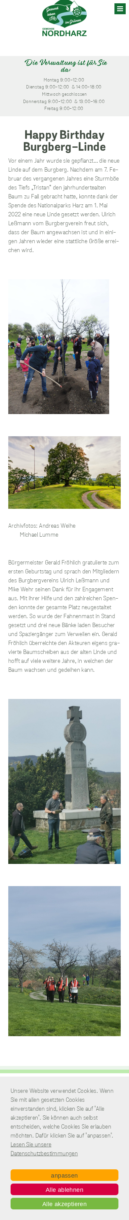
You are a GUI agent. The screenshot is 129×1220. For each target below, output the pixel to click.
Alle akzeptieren (64, 1204)
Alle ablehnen (64, 1190)
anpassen (64, 1175)
